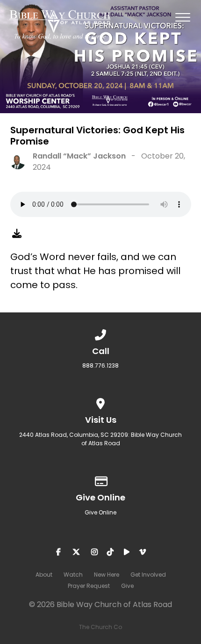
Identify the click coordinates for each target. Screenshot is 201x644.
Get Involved (148, 575)
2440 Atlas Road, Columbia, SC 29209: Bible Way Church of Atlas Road (100, 439)
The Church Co (100, 627)
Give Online (100, 512)
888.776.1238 (100, 365)
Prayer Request (89, 586)
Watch (73, 575)
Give (127, 586)
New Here (106, 575)
